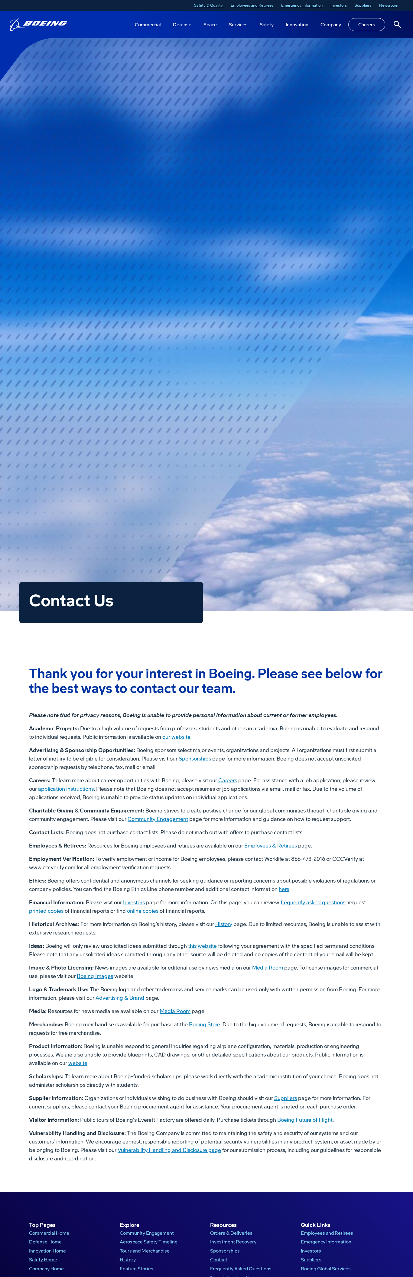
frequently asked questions (313, 902)
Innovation (297, 24)
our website (176, 737)
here (284, 889)
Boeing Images (95, 976)
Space (210, 24)
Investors (134, 902)
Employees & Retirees (270, 845)
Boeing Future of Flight (305, 1120)
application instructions (66, 789)
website (77, 1063)
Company (330, 24)
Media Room (267, 967)
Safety (267, 24)
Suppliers (285, 1098)
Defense (182, 24)
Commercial (148, 24)
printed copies (46, 911)
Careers (366, 24)
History (223, 924)
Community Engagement (158, 819)
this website (202, 946)
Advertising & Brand (120, 998)
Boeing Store (204, 1024)
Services (238, 24)
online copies (142, 911)
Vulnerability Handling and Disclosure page (169, 1150)
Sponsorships (195, 758)
